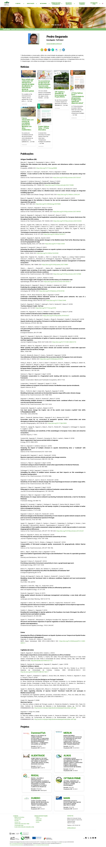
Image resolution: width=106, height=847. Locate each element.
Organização (17, 818)
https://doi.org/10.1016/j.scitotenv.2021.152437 (67, 177)
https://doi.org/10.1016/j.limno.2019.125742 (51, 291)
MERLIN (68, 732)
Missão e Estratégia (19, 817)
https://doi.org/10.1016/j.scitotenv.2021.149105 (67, 211)
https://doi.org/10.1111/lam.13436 (55, 243)
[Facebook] (86, 838)
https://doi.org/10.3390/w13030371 (54, 234)
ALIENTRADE (38, 755)
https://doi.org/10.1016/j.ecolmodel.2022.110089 (59, 185)
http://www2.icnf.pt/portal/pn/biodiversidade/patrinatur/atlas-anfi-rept (55, 708)
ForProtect (39, 818)
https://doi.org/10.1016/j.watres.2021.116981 (55, 264)
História (16, 820)
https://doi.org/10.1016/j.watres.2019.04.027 (56, 315)
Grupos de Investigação (41, 815)
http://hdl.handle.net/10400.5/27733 (41, 660)
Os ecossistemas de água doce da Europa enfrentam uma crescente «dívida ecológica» (44, 84)
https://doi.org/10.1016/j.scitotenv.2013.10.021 (70, 531)
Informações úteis (94, 3)
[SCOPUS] (45, 49)
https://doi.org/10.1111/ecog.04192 (45, 308)
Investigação (30, 3)
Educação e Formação (82, 3)
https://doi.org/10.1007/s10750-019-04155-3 (57, 281)
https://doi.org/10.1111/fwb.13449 (56, 300)
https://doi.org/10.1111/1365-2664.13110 (64, 342)
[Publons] (49, 49)
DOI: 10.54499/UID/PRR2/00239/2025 (41, 844)
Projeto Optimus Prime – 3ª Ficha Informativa (43, 128)
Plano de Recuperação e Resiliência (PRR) (24, 827)
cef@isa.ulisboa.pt (71, 827)
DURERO (35, 798)
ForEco (37, 817)
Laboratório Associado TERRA (21, 823)
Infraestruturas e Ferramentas (56, 3)
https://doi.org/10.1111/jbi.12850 (57, 423)
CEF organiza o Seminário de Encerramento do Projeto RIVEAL (60, 94)
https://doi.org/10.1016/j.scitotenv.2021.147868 (67, 274)
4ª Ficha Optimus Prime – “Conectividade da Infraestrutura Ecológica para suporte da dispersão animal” (77, 98)
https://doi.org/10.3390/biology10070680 (48, 204)
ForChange (38, 820)
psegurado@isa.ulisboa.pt (54, 43)
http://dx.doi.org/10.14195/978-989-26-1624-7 (35, 672)
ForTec (37, 822)
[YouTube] (95, 838)
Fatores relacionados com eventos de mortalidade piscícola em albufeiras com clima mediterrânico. (28, 124)
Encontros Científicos (69, 3)
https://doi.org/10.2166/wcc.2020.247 (68, 194)
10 (60, 24)
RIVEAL (35, 775)
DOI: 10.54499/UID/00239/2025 (16, 843)
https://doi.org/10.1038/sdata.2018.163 (51, 359)
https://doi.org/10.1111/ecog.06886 (46, 168)
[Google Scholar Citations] (56, 49)
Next (102, 17)
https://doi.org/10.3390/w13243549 (47, 253)
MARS (67, 798)
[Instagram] (91, 838)
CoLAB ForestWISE (18, 825)
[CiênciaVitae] (60, 49)
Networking (43, 3)
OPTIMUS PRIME (72, 778)
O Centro (17, 3)
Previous (4, 17)
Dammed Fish (38, 732)
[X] (88, 838)
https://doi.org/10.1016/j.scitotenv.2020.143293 (67, 221)
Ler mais (29, 101)
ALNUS (67, 755)
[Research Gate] (52, 49)
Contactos (17, 822)
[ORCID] (42, 49)
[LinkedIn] (63, 49)
